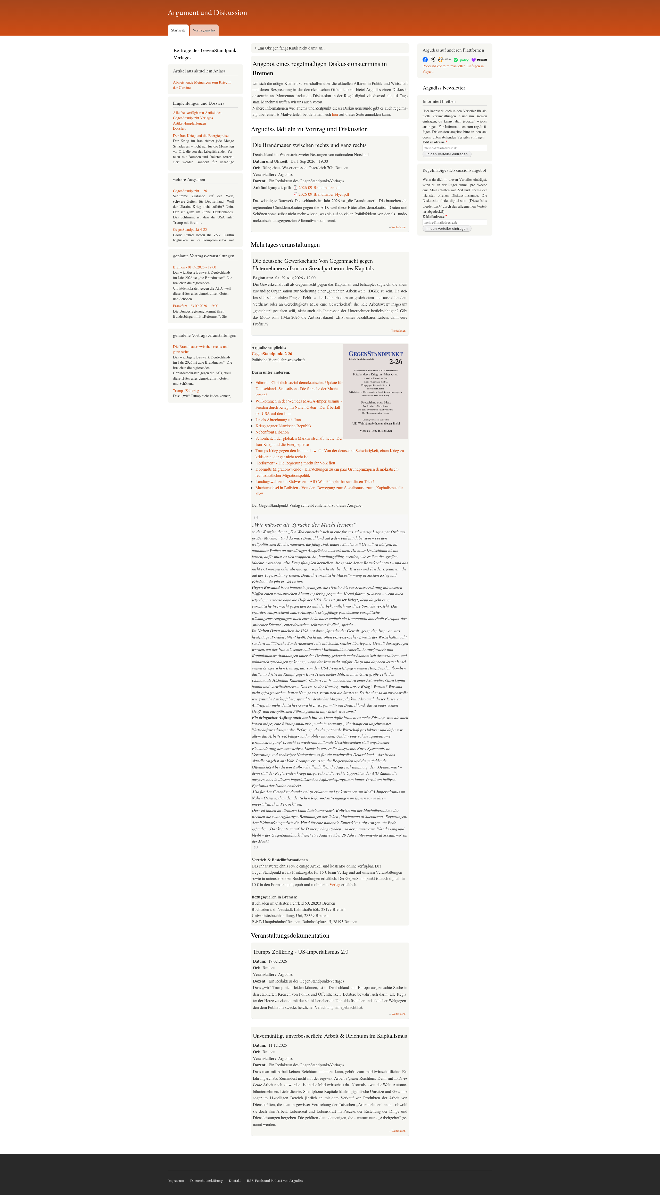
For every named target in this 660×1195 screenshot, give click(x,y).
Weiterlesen (398, 227)
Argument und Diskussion (207, 12)
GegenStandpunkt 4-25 (190, 229)
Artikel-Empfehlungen (189, 123)
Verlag (334, 884)
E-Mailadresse (433, 142)
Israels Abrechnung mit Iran (278, 419)
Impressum (176, 1180)
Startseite (178, 29)
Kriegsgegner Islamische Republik (283, 425)
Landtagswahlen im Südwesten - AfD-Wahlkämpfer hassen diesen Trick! (314, 481)
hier (335, 114)
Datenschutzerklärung (206, 1180)
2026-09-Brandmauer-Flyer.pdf (324, 194)
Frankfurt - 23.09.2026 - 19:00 (195, 305)
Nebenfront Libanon (272, 432)
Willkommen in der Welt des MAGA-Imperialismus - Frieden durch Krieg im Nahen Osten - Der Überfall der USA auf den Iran (298, 407)
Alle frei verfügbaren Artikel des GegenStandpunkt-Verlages (197, 115)
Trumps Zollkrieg (186, 390)
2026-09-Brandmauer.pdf (319, 187)
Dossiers (179, 128)
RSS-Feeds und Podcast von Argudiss (275, 1180)
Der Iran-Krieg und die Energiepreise (200, 135)
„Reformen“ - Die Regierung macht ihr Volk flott (295, 462)
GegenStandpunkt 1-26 (190, 190)
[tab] (330, 48)
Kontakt (235, 1180)
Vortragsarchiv (204, 29)
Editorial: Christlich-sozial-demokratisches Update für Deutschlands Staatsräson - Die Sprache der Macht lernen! (299, 388)
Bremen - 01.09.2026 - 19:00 (194, 267)
